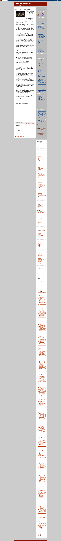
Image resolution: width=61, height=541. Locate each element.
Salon (38, 159)
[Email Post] (33, 122)
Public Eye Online (40, 49)
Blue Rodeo (39, 233)
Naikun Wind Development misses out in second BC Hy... (42, 299)
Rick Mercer (39, 258)
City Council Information (41, 59)
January (39, 528)
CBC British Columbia (40, 40)
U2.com (39, 254)
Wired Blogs (39, 166)
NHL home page (40, 173)
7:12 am (19, 130)
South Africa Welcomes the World (42, 111)
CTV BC (39, 41)
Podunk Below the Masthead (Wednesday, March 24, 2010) (42, 346)
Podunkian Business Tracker (41, 76)
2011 (38, 279)
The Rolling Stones (40, 255)
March (39, 291)
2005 (38, 534)
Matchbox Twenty (40, 242)
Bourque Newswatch (40, 168)
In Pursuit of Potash (40, 72)
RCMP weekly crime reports (41, 71)
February (39, 527)
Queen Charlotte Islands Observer (42, 28)
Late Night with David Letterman (42, 268)
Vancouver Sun (40, 43)
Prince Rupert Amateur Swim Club (42, 99)
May (39, 289)
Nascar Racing (39, 208)
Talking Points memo (40, 161)
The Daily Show (40, 260)
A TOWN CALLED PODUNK (23, 3)
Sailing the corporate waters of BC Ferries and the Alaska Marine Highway (42, 75)
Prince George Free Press (41, 35)
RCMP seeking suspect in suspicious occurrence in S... (41, 386)
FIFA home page (40, 197)
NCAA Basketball (40, 194)
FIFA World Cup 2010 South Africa (42, 112)
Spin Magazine (39, 213)
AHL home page (40, 177)
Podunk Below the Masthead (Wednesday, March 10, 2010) (42, 458)
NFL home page (40, 186)
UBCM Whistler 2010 (40, 63)
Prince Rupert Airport (40, 91)
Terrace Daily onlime (40, 27)
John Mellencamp (40, 247)
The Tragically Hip (40, 253)
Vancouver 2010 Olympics (31, 123)
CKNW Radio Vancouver (41, 51)
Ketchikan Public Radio (41, 37)
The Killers (39, 245)
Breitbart (39, 160)
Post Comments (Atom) (21, 136)
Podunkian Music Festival (41, 121)
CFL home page (40, 184)
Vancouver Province (40, 44)
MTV (38, 220)
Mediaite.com (39, 156)
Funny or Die (39, 263)
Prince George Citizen (40, 34)
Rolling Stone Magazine (41, 212)
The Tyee (39, 167)
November (39, 282)
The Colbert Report (40, 261)
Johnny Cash (39, 236)
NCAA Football (39, 187)
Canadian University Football (41, 185)
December (39, 281)
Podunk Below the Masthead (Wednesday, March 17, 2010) (42, 400)
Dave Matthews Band (40, 246)
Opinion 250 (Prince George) (41, 36)
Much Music (39, 222)
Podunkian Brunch (40, 120)
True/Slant (39, 151)
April (39, 290)
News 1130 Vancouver (40, 50)
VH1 (38, 221)
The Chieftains (39, 237)
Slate (38, 158)
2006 (38, 533)
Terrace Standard (40, 26)
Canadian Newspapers (40, 142)
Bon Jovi (39, 234)
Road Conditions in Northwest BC (42, 90)
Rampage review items (40, 62)
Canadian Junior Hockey (41, 174)
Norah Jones (39, 244)
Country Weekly (40, 218)
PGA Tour (39, 204)
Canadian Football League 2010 (42, 113)
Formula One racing (40, 206)
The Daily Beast (40, 157)
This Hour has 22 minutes (41, 259)
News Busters (39, 169)
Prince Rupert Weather (40, 79)
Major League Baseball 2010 (41, 114)
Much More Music (40, 223)
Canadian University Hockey (41, 175)
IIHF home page (40, 182)
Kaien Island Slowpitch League (42, 100)
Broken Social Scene (40, 235)
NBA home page (40, 193)
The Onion (39, 262)
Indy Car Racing (40, 207)
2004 (38, 535)
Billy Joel (39, 243)
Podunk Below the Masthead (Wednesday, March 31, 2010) (42, 295)
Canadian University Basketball (42, 195)
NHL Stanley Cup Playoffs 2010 (42, 115)
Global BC (39, 42)
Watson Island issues (40, 66)
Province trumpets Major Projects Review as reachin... (41, 468)
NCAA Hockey (39, 176)
